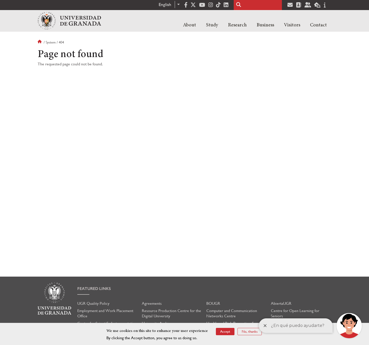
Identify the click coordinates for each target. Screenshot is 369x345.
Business (265, 25)
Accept (225, 331)
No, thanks (250, 331)
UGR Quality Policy (93, 303)
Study (212, 25)
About (189, 25)
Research (237, 25)
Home (40, 42)
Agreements (152, 303)
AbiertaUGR (281, 303)
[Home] (69, 21)
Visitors (292, 25)
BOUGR (213, 303)
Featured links (94, 288)
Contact (318, 25)
